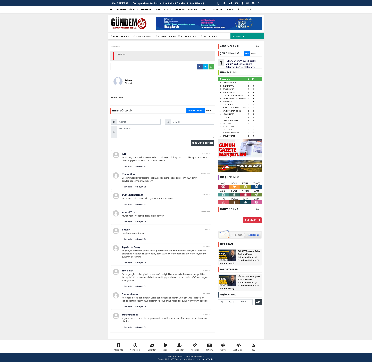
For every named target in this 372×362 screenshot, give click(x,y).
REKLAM (192, 9)
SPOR (157, 9)
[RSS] (259, 3)
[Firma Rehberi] (236, 3)
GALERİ (230, 9)
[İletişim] (230, 3)
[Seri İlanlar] (241, 3)
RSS (253, 349)
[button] (249, 9)
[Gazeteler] (247, 3)
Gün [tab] (247, 53)
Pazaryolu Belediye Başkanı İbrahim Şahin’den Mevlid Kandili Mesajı (168, 3)
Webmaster (238, 349)
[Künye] (253, 3)
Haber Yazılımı (207, 359)
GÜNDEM (146, 9)
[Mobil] (218, 3)
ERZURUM (121, 9)
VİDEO (240, 9)
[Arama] (224, 3)
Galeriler (152, 349)
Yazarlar (180, 349)
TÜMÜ (256, 46)
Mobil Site (118, 349)
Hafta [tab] (253, 53)
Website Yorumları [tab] (196, 110)
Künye (223, 349)
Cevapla (128, 166)
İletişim (209, 349)
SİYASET (133, 9)
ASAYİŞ (167, 9)
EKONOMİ (180, 9)
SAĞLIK (204, 9)
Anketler (195, 349)
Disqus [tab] (209, 110)
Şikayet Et (140, 166)
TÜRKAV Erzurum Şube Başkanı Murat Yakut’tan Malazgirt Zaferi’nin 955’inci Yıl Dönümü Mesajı (237, 63)
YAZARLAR (217, 9)
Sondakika (135, 349)
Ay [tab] (259, 53)
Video (166, 349)
